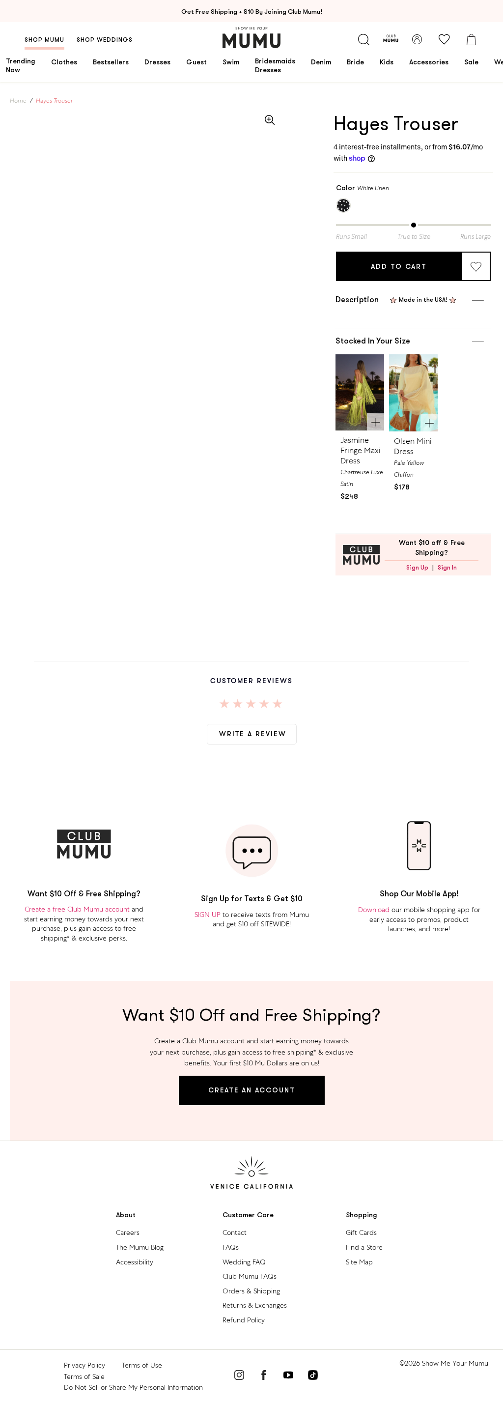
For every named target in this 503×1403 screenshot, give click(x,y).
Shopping (361, 1215)
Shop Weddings (105, 39)
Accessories (428, 62)
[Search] (363, 39)
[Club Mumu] (390, 39)
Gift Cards (361, 1232)
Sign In (447, 567)
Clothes (64, 62)
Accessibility (134, 1262)
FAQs (231, 1247)
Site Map (359, 1262)
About (126, 1215)
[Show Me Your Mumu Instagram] (239, 1376)
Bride (355, 62)
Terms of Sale (84, 1376)
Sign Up (417, 567)
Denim (321, 62)
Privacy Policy (84, 1365)
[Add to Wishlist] (476, 266)
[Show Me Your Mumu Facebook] (264, 1376)
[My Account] (417, 39)
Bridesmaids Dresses (275, 65)
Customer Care (248, 1215)
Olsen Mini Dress (413, 446)
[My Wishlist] (444, 39)
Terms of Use (142, 1365)
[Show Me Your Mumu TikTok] (313, 1376)
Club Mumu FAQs (250, 1276)
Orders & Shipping (251, 1291)
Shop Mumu (44, 39)
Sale (471, 62)
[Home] (251, 37)
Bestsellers (111, 62)
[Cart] (471, 39)
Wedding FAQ (244, 1262)
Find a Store (364, 1247)
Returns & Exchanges (255, 1305)
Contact (235, 1232)
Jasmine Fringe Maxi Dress (360, 450)
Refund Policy (244, 1320)
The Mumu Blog (140, 1247)
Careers (128, 1232)
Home (18, 101)
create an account (251, 1090)
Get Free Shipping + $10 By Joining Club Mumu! (251, 11)
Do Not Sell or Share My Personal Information (133, 1387)
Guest (196, 62)
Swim (231, 62)
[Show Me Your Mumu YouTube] (288, 1376)
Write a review (252, 734)
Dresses (157, 62)
